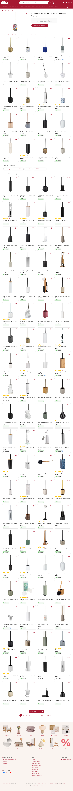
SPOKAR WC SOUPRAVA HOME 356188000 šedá (15, 346)
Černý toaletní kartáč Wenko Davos (46, 131)
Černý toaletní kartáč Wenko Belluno (47, 271)
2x (27, 319)
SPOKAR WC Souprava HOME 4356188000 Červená (50, 321)
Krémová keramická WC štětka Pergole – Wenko (32, 81)
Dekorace (11, 7)
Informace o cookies (37, 775)
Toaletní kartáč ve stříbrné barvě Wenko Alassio (15, 523)
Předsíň (54, 748)
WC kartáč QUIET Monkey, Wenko (28, 321)
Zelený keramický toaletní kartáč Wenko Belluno (50, 422)
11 (51, 505)
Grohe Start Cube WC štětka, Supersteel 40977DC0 (16, 624)
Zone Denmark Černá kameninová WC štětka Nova (15, 245)
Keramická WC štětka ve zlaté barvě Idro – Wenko (50, 157)
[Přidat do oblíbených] (26, 13)
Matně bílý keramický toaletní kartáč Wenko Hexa (32, 574)
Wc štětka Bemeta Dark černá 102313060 (13, 548)
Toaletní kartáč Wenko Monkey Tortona (12, 296)
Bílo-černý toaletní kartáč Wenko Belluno (13, 675)
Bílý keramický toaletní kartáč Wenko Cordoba (32, 498)
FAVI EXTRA (35, 771)
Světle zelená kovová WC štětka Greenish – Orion (50, 599)
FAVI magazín (35, 767)
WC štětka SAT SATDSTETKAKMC (11, 195)
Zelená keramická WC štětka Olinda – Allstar (31, 548)
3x (27, 218)
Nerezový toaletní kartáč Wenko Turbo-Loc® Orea (32, 157)
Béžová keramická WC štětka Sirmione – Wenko (15, 131)
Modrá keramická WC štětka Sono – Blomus (49, 56)
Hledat (50, 2)
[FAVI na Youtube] (10, 772)
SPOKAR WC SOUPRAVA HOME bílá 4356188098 (32, 473)
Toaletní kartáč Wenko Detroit (10, 498)
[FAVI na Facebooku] (4, 772)
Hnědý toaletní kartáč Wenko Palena (29, 523)
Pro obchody (35, 769)
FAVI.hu (51, 783)
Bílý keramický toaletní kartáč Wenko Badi (13, 321)
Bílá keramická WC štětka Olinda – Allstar (13, 372)
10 (51, 114)
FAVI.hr (55, 783)
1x (9, 218)
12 (16, 379)
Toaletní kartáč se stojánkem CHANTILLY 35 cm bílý (33, 599)
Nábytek (4, 7)
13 (16, 228)
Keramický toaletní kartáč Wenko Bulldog (30, 422)
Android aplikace (66, 759)
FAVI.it (59, 783)
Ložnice (56, 7)
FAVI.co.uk (27, 785)
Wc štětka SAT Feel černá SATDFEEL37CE (30, 195)
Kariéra (5, 763)
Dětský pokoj (42, 748)
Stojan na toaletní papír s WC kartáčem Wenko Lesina (51, 296)
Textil (16, 7)
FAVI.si (41, 785)
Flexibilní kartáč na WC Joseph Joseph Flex (49, 447)
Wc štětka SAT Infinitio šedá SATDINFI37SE (13, 271)
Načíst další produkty (35, 711)
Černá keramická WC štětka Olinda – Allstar (14, 574)
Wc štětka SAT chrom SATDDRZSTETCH (48, 245)
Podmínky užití (35, 773)
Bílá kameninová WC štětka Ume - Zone (30, 624)
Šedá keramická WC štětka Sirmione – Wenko (31, 131)
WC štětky (10, 10)
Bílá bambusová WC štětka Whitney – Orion (31, 220)
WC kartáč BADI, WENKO (9, 649)
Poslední (49, 715)
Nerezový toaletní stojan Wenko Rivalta (47, 548)
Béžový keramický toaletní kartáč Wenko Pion (14, 700)
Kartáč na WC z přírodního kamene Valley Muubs (32, 649)
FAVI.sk (38, 783)
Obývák (50, 7)
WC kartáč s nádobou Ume (44, 649)
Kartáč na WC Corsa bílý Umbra (28, 675)
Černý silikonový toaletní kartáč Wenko (47, 473)
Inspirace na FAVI (36, 765)
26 (69, 455)
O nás (33, 759)
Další (41, 715)
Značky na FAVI (36, 763)
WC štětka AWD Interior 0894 (45, 81)
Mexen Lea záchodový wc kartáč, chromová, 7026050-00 (17, 81)
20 (51, 278)
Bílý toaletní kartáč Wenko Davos (63, 131)
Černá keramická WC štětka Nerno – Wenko (14, 106)
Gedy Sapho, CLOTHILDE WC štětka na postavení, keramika (53, 624)
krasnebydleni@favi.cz (10, 759)
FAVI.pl (42, 783)
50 (69, 354)
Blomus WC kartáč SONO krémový (46, 498)
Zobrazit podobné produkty (40, 25)
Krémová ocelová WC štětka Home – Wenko (14, 157)
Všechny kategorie (65, 7)
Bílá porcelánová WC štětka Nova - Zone (48, 574)
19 (16, 480)
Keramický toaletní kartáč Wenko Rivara (30, 106)
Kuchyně (37, 7)
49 (16, 177)
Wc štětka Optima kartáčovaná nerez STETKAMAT (32, 271)
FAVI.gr (37, 785)
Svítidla (21, 7)
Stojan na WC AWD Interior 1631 (45, 700)
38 (51, 177)
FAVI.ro (46, 783)
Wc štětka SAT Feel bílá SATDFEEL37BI (30, 296)
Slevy (66, 748)
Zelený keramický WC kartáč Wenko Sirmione (14, 599)
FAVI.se (64, 783)
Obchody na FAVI (36, 761)
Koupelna (44, 7)
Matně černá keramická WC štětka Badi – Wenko (50, 195)
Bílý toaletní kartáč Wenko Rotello (11, 447)
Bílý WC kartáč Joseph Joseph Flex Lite (30, 372)
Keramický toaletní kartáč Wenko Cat (12, 397)
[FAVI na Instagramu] (6, 772)
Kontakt (5, 761)
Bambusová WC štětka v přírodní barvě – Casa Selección (52, 397)
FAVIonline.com (7, 783)
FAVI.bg (33, 785)
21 (16, 202)
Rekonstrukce (29, 7)
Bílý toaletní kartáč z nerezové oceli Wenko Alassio (50, 346)
